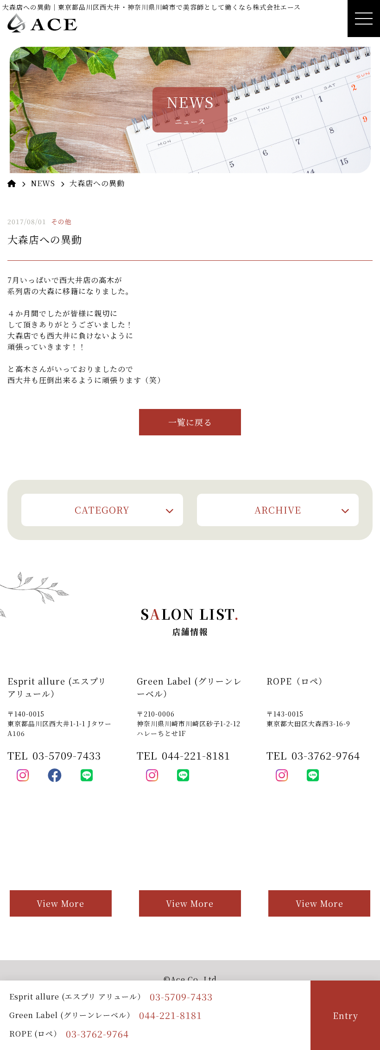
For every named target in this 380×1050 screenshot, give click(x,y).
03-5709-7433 (181, 996)
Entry (345, 1015)
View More (60, 903)
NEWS (43, 183)
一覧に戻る (190, 422)
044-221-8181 (170, 1015)
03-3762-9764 (97, 1033)
